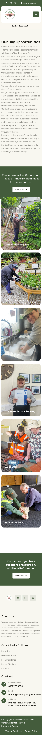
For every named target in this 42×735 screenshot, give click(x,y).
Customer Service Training (20, 411)
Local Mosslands (8, 660)
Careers (5, 668)
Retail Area (6, 651)
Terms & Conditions (13, 731)
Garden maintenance (17, 244)
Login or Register (29, 3)
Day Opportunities (9, 655)
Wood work (11, 466)
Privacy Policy (31, 731)
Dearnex (15, 726)
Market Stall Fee (8, 664)
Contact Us (19, 576)
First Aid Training (14, 522)
